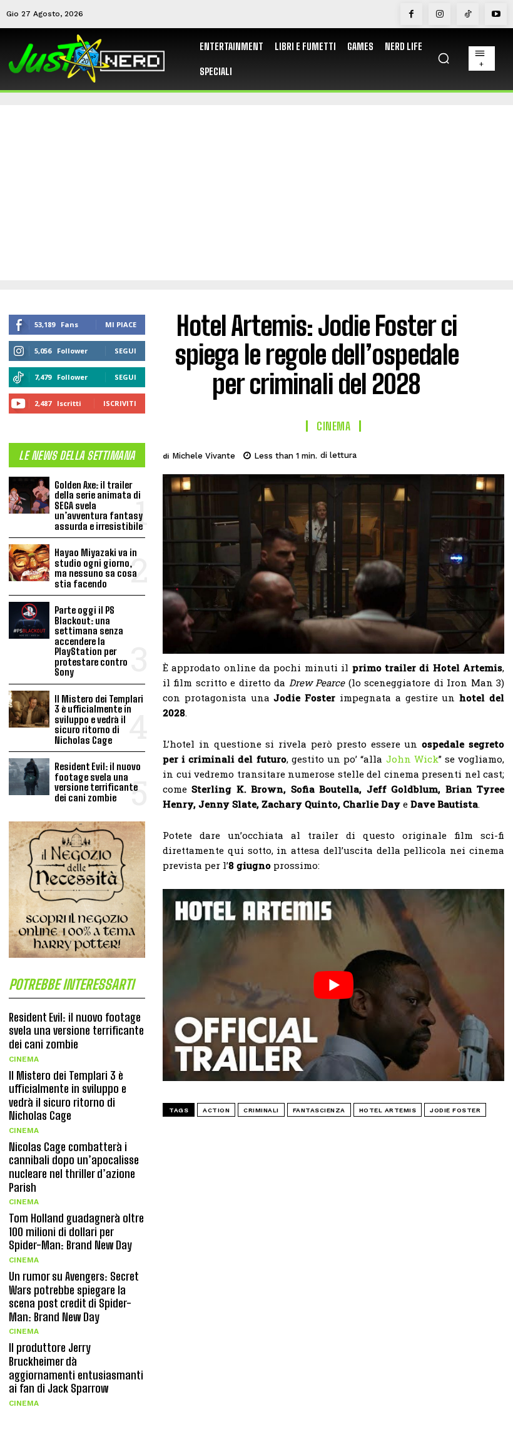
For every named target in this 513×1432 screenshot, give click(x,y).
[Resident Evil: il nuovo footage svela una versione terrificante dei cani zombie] (29, 776)
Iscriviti (119, 403)
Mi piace (120, 324)
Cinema (24, 1059)
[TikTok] (468, 14)
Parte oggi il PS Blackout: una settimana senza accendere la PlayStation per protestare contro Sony (91, 641)
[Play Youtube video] (333, 985)
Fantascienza (319, 1110)
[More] (491, 453)
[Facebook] (411, 14)
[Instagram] (439, 14)
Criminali (261, 1110)
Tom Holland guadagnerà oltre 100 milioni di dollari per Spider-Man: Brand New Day (76, 1231)
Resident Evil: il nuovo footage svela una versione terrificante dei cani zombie (97, 782)
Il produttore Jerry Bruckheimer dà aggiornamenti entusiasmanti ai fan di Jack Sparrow (76, 1368)
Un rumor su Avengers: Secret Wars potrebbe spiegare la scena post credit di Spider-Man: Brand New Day (74, 1296)
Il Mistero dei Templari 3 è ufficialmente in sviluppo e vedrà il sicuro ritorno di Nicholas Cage (98, 719)
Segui (125, 350)
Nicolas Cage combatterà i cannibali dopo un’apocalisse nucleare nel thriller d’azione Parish (74, 1167)
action (216, 1110)
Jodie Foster (455, 1110)
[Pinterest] (432, 453)
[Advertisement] (256, 192)
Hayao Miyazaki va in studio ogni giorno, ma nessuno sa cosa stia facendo (95, 568)
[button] (443, 58)
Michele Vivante (203, 455)
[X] (404, 453)
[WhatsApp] (461, 453)
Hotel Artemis (388, 1110)
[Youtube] (496, 14)
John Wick (412, 759)
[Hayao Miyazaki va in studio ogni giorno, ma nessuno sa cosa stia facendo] (29, 562)
